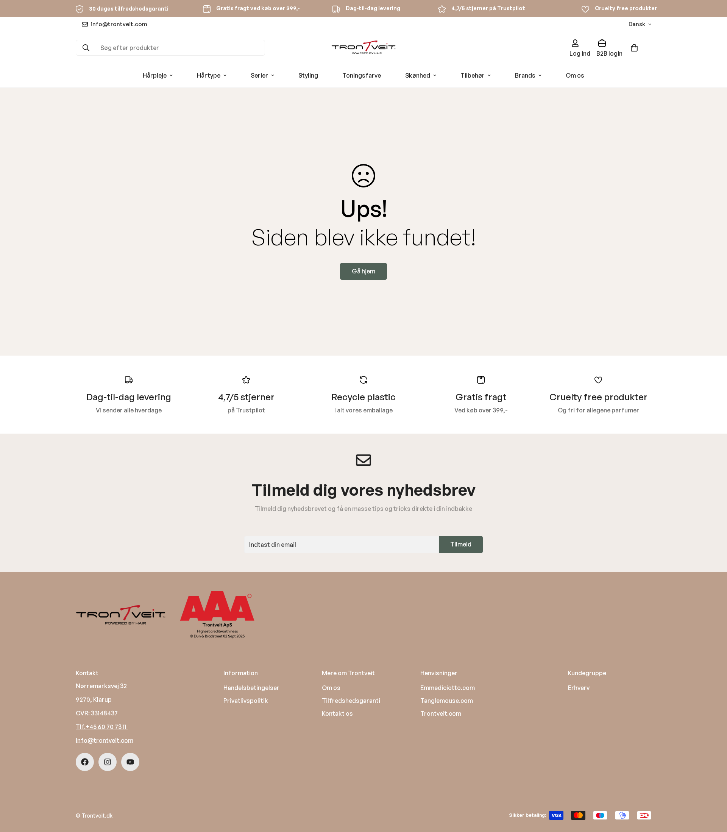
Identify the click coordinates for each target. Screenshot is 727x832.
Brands (525, 75)
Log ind (579, 53)
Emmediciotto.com (447, 688)
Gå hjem (363, 271)
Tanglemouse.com (446, 700)
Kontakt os (337, 713)
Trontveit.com (440, 713)
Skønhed (417, 75)
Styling (308, 75)
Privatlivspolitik (245, 700)
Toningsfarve (361, 75)
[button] (634, 47)
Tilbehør (472, 75)
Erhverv (579, 688)
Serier (259, 75)
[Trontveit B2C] (363, 48)
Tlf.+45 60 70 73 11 (102, 727)
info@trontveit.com (104, 740)
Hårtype (208, 75)
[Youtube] (130, 762)
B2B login (609, 53)
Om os (575, 75)
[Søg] (86, 47)
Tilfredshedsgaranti (351, 700)
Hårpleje (155, 75)
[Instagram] (107, 762)
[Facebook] (85, 762)
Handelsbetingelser (251, 688)
